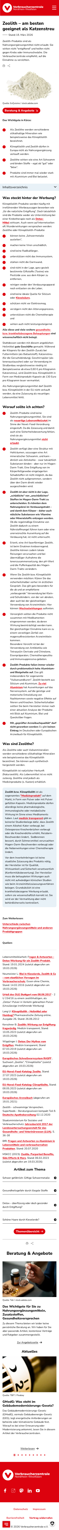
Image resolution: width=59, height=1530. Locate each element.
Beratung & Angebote (19, 110)
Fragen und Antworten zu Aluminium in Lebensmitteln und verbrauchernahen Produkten (29, 1144)
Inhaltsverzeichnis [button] (15, 187)
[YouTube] (38, 1491)
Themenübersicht (27, 1231)
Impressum (39, 1509)
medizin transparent (31, 818)
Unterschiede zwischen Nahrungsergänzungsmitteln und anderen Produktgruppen (28, 927)
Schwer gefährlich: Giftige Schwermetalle (26, 1178)
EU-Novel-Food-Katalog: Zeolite (22, 1071)
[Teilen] (9, 66)
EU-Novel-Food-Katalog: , (25, 1084)
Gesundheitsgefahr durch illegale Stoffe (25, 1190)
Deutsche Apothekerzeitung (19, 1114)
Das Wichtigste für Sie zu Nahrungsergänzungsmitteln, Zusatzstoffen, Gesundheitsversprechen (24, 1312)
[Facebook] (5, 1491)
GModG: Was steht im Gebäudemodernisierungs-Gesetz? (28, 1404)
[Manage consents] (52, 1523)
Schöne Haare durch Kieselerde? (21, 1219)
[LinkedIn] (29, 1491)
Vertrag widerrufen (41, 1518)
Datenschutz (21, 1509)
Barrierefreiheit (15, 1518)
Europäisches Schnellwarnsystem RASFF (27, 1058)
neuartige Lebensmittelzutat (31, 420)
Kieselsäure (23, 298)
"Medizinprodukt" (31, 795)
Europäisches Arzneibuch (18, 1098)
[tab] (14, 1455)
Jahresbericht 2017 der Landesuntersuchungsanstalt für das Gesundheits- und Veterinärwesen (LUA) (28, 1127)
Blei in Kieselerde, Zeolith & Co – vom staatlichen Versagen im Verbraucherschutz (29, 977)
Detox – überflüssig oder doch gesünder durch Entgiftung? (25, 1205)
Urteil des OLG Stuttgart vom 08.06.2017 (27, 994)
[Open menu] (6, 1524)
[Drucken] (4, 66)
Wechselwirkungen (30, 608)
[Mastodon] (21, 1491)
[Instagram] (13, 1491)
